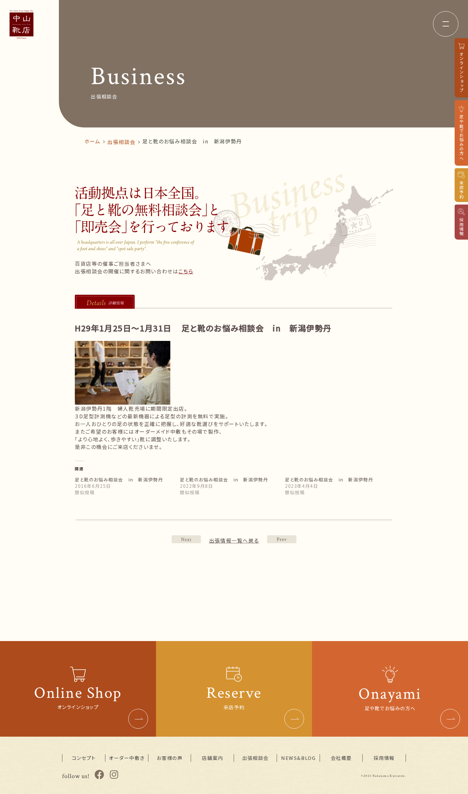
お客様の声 (169, 757)
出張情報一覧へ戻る (234, 540)
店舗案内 (212, 757)
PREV (186, 539)
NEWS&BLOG (298, 757)
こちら (185, 271)
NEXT (281, 539)
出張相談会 (121, 142)
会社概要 (341, 757)
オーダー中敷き (127, 757)
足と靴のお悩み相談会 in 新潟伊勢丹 (119, 479)
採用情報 (383, 757)
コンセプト (84, 757)
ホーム (92, 141)
